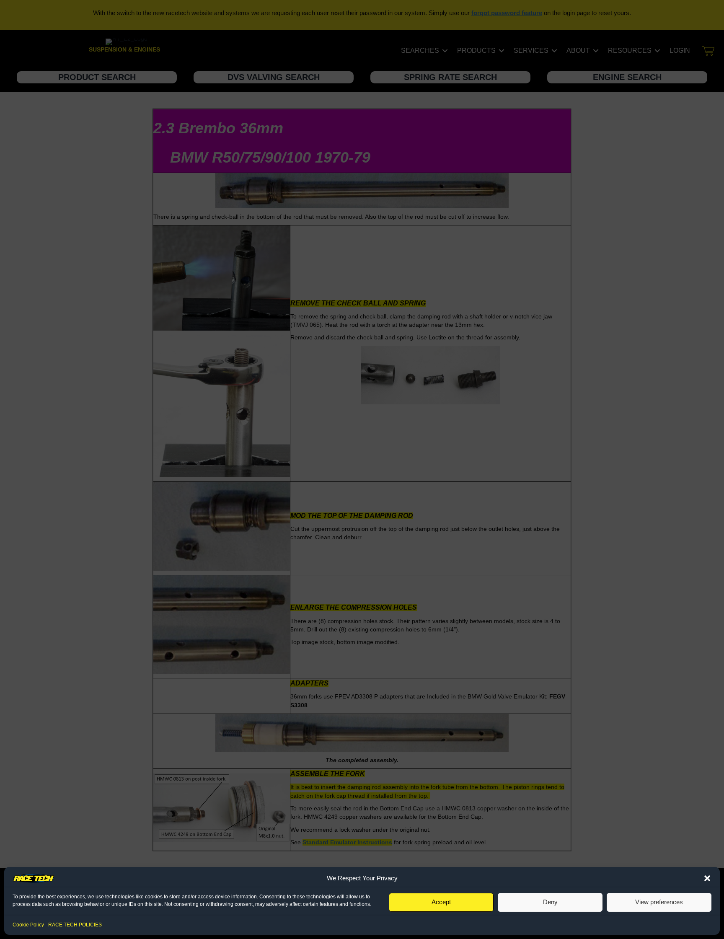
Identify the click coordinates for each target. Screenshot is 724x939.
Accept (441, 901)
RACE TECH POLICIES (75, 925)
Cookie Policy (28, 925)
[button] (707, 878)
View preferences (659, 901)
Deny (550, 901)
